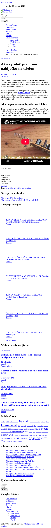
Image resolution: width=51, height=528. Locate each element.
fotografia (23, 426)
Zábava (8, 34)
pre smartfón (26, 188)
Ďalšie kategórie (12, 38)
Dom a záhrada (11, 25)
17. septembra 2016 (8, 74)
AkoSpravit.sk (29, 524)
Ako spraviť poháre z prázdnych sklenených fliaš (19, 200)
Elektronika (10, 27)
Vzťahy (13, 46)
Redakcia (4, 76)
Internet (13, 44)
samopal (38, 432)
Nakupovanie (17, 429)
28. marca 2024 (7, 394)
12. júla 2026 (6, 362)
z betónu (10, 438)
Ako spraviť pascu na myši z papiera (19, 450)
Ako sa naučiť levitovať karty (12, 198)
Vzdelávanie (15, 42)
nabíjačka (17, 188)
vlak (36, 435)
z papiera (34, 438)
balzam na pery (14, 422)
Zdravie (9, 36)
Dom (47, 422)
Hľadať (4, 16)
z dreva (22, 438)
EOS (19, 426)
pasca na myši (5, 432)
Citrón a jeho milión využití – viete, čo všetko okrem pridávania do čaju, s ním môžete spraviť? (25, 403)
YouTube (44, 435)
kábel (7, 429)
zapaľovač (4, 438)
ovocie (44, 428)
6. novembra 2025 (8, 378)
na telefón (9, 188)
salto (34, 432)
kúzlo (11, 429)
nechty (31, 429)
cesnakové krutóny (35, 422)
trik (11, 434)
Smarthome (45, 432)
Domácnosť (9, 425)
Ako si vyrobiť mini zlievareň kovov (19, 476)
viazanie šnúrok (28, 435)
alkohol (3, 422)
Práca (25, 431)
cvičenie (43, 422)
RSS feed (39, 524)
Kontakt (4, 526)
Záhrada (15, 441)
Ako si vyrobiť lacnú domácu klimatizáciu (21, 452)
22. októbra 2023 (7, 410)
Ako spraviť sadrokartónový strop (18, 463)
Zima (26, 438)
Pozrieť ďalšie (11, 340)
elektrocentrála (24, 93)
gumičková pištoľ (31, 426)
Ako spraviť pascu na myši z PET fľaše (20, 461)
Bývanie (24, 421)
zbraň (16, 438)
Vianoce (17, 435)
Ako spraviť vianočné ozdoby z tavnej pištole (23, 467)
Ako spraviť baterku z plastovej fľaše (20, 474)
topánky (4, 435)
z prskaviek (9, 441)
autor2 (3, 364)
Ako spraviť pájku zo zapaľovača (18, 465)
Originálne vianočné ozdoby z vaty (19, 459)
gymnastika (40, 426)
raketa (30, 432)
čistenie (20, 441)
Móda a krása (11, 29)
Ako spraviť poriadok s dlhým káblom (20, 457)
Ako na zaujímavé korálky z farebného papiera (23, 455)
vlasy (40, 435)
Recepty (9, 31)
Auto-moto (14, 40)
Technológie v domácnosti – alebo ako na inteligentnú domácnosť (21, 356)
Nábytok (37, 429)
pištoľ (11, 432)
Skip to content (6, 2)
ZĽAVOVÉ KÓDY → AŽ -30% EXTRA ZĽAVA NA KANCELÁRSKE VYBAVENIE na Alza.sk (26, 221)
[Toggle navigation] (2, 14)
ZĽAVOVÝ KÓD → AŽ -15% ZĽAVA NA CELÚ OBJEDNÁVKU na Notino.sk (25, 258)
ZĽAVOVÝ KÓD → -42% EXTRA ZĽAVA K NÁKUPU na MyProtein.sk (24, 296)
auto (7, 421)
